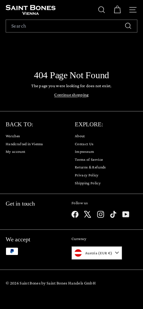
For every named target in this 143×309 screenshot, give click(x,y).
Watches (13, 136)
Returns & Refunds (90, 167)
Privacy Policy (87, 175)
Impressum (84, 151)
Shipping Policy (88, 183)
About (80, 136)
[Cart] (117, 10)
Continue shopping (71, 94)
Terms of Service (89, 159)
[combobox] (71, 26)
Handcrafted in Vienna (24, 144)
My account (15, 151)
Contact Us (84, 144)
